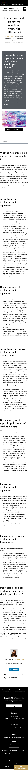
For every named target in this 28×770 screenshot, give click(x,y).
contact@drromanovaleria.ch (14, 721)
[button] (24, 9)
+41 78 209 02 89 (14, 724)
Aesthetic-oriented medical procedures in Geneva (11, 10)
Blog (11, 36)
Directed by (14, 758)
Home (7, 36)
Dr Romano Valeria (19, 659)
